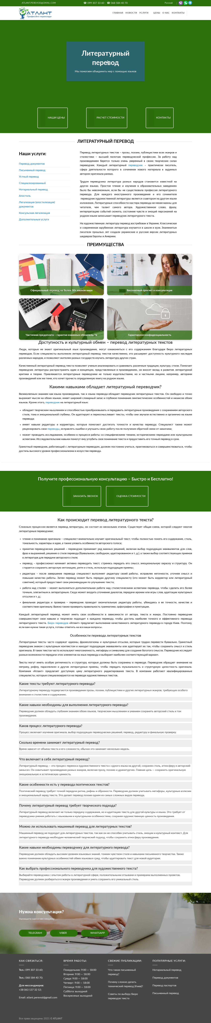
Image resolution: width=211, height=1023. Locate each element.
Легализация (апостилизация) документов (37, 204)
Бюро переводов (58, 623)
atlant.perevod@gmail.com (41, 997)
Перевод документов (32, 163)
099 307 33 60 (33, 970)
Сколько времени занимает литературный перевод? (59, 742)
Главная (118, 13)
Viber (63, 933)
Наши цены (56, 117)
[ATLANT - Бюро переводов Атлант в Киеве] (35, 13)
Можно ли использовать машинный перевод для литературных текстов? (75, 826)
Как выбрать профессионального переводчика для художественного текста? (78, 868)
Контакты (178, 13)
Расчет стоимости (110, 117)
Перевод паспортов (164, 985)
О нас (165, 13)
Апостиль (25, 196)
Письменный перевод (32, 170)
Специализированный (32, 183)
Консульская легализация (34, 213)
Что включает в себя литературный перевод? (54, 759)
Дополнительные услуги (34, 219)
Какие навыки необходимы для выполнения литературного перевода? (73, 705)
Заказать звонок (85, 496)
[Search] (191, 13)
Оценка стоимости (130, 496)
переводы (53, 429)
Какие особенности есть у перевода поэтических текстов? (64, 784)
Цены (156, 13)
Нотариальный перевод (33, 189)
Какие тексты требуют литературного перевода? (57, 684)
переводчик (135, 165)
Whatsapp (97, 933)
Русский (169, 3)
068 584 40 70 (33, 977)
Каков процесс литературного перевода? (50, 726)
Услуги (144, 13)
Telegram (35, 933)
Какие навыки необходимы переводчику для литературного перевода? (74, 847)
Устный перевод (29, 176)
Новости (131, 13)
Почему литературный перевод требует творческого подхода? (68, 805)
